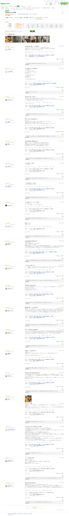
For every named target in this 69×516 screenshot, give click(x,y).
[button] (8, 39)
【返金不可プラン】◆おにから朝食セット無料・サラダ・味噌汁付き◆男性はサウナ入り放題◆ (41, 316)
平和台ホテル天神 (10, 12)
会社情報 (9, 513)
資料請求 (30, 513)
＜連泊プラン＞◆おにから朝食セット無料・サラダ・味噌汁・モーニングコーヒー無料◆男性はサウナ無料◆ (43, 251)
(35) (26, 17)
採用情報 (24, 513)
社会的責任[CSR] (19, 513)
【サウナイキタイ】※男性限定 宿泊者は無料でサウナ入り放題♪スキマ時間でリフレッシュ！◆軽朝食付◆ (42, 83)
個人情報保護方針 (14, 513)
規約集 (28, 513)
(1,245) (39, 17)
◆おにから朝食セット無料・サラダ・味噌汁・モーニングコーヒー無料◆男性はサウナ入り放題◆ (41, 105)
